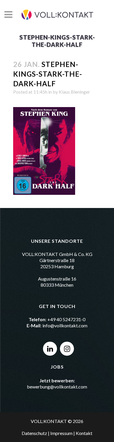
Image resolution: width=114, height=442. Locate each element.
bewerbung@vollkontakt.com (57, 386)
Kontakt (84, 433)
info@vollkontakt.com (64, 325)
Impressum (61, 433)
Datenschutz (34, 433)
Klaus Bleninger (74, 91)
